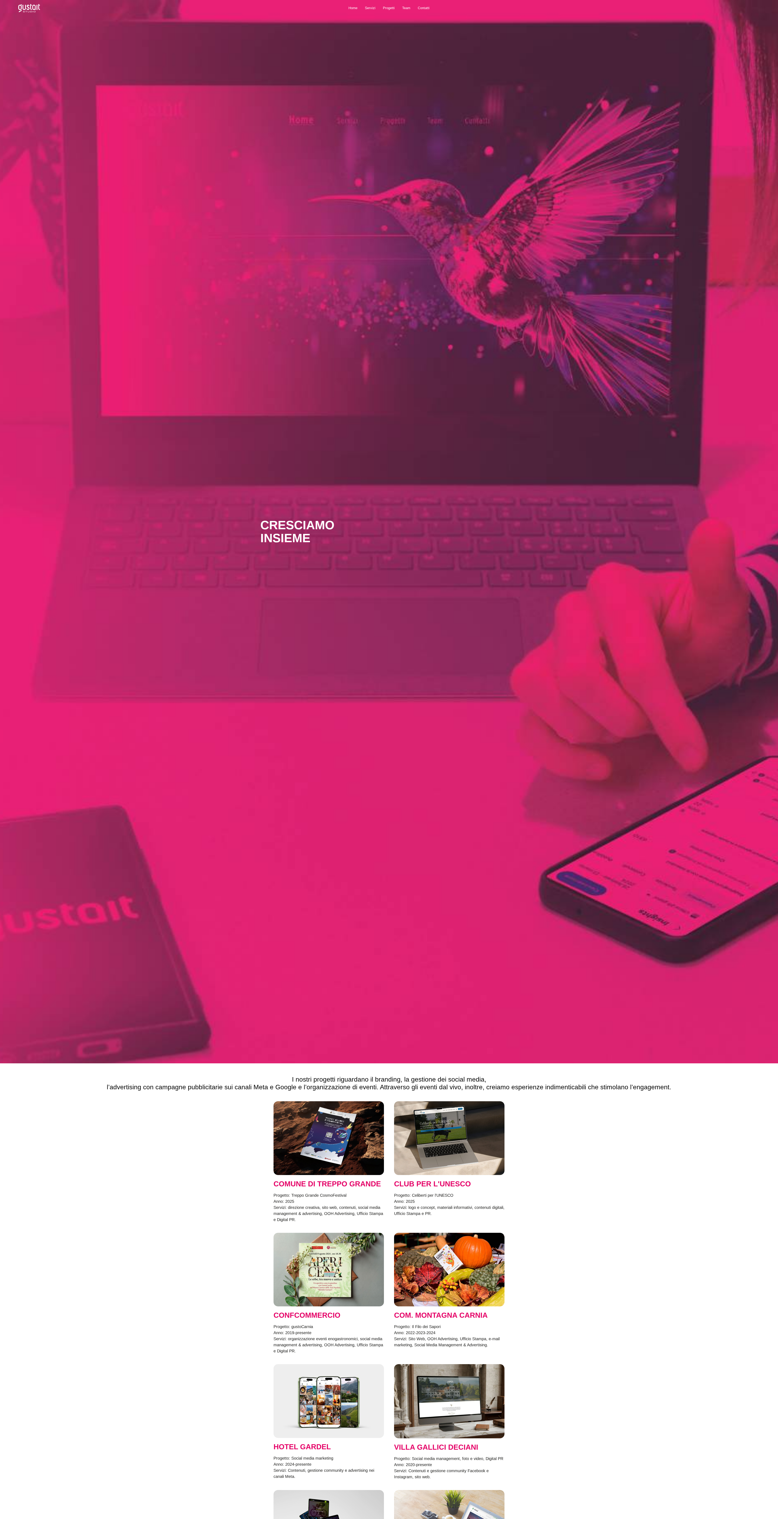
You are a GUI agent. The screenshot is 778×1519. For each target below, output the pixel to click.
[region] (52, 1480)
